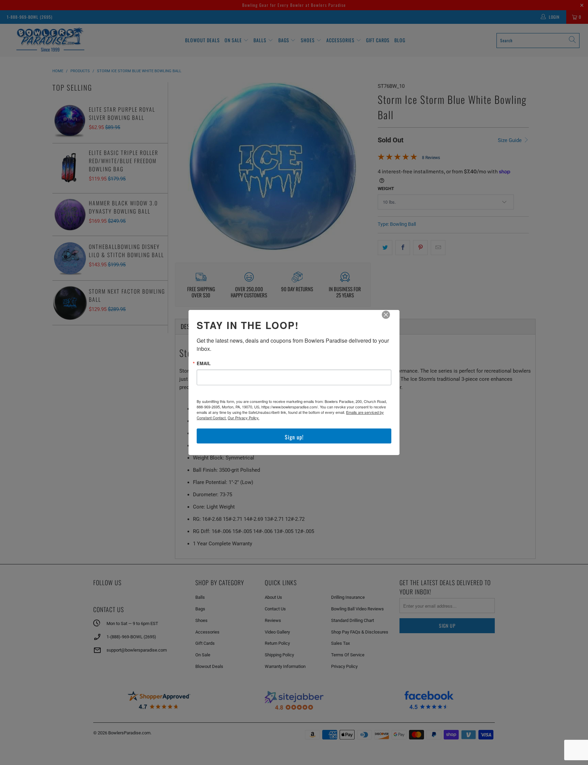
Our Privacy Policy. (243, 417)
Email (204, 363)
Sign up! (294, 437)
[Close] (390, 319)
